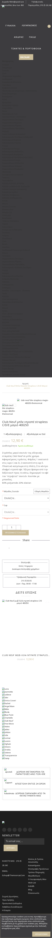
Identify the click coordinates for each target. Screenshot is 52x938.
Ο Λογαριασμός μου (37, 879)
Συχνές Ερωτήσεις (10, 896)
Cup (4, 505)
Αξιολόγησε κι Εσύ (36, 434)
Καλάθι (31, 886)
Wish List (32, 882)
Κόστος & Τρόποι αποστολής (35, 860)
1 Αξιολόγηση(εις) (13, 434)
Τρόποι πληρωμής (36, 872)
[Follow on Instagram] (31, 546)
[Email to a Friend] (26, 552)
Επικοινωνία (33, 893)
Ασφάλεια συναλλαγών (12, 907)
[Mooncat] (26, 6)
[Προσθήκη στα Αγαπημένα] (9, 546)
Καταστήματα (34, 865)
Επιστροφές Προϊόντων (38, 869)
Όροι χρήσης (8, 900)
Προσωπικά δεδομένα (12, 903)
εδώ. (18, 928)
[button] (43, 25)
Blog (30, 889)
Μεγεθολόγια (34, 875)
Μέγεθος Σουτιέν (10, 491)
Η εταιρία (6, 910)
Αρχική (25, 383)
